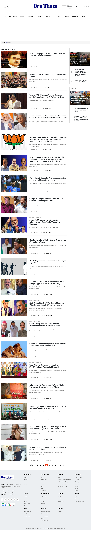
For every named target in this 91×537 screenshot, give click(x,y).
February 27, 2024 (35, 315)
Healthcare (60, 499)
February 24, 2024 (35, 418)
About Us (26, 479)
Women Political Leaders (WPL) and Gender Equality (48, 75)
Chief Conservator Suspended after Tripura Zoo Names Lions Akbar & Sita (47, 345)
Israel (42, 486)
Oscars (42, 518)
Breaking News (27, 511)
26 (37, 465)
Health (59, 496)
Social (66, 16)
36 (63, 465)
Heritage (60, 511)
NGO (76, 496)
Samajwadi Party (62, 484)
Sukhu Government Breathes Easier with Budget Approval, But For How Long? (46, 283)
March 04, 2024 (34, 87)
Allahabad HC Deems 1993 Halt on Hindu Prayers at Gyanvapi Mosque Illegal (46, 386)
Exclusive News (27, 516)
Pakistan (43, 484)
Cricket (25, 499)
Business (30, 16)
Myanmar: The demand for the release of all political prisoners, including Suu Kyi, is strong (81, 118)
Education (75, 16)
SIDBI (76, 490)
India (59, 16)
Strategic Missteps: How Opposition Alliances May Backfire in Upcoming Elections (44, 222)
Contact (25, 481)
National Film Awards (45, 511)
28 (43, 465)
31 (52, 465)
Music (42, 499)
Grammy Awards (44, 516)
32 (55, 465)
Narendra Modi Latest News (64, 479)
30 (49, 465)
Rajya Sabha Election (34, 300)
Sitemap (26, 484)
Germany (43, 481)
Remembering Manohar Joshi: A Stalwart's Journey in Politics (47, 448)
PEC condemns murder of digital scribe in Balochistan (79, 62)
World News (12, 16)
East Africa (43, 490)
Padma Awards (44, 520)
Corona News (61, 501)
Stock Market (78, 484)
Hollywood (43, 503)
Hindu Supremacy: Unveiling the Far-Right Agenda (47, 262)
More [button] (83, 16)
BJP (59, 477)
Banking (77, 481)
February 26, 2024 (35, 356)
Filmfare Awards (44, 513)
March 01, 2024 (34, 232)
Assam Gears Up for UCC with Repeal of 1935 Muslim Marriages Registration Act (48, 428)
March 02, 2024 (34, 149)
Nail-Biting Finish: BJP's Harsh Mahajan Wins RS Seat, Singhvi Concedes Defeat (46, 304)
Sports (39, 16)
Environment (78, 499)
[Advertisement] (45, 30)
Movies (42, 501)
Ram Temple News (79, 501)
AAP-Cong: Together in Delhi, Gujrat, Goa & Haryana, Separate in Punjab (47, 408)
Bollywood (43, 496)
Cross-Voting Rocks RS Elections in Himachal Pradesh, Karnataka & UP (44, 325)
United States (44, 479)
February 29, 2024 (35, 253)
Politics (22, 16)
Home (4, 16)
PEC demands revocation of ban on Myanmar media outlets (81, 110)
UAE (42, 488)
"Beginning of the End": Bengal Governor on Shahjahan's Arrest (47, 241)
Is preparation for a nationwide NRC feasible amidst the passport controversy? (80, 100)
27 (40, 465)
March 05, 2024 (34, 66)
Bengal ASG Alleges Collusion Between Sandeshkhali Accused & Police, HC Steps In (48, 96)
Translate (70, 8)
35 (60, 465)
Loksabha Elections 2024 (35, 134)
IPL (24, 505)
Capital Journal (78, 477)
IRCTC (76, 488)
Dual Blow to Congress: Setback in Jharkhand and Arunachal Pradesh (44, 366)
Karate (25, 496)
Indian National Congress (64, 481)
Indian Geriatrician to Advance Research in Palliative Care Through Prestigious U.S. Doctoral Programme (80, 72)
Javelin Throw (27, 503)
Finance (77, 479)
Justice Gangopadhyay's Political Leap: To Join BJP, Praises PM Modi (47, 55)
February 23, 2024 (35, 460)
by (47, 66)
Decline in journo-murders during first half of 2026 (80, 81)
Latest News (74, 50)
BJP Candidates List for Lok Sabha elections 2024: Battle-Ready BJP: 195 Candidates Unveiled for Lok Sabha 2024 (48, 139)
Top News (73, 88)
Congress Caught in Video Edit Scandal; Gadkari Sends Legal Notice (46, 200)
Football (25, 501)
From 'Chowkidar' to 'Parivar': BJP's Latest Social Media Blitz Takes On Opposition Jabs (48, 117)
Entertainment (49, 16)
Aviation (77, 486)
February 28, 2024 (35, 273)
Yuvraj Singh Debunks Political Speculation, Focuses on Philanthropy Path (47, 179)
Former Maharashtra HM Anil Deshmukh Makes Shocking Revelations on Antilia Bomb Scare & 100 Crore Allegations (46, 159)
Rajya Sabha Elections (63, 486)
